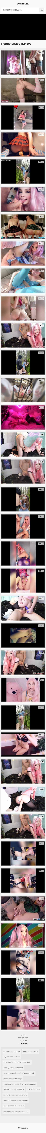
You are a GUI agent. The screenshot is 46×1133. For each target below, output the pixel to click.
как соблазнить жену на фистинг (16, 1111)
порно (23, 1035)
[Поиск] (41, 10)
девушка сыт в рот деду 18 (14, 1089)
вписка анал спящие (12, 1051)
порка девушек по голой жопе (15, 1095)
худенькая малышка (12, 1056)
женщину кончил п (30, 1051)
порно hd (23, 1040)
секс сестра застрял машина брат (17, 1062)
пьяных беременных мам (14, 1105)
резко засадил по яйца (13, 1078)
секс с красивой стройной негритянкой (19, 1073)
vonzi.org (23, 4)
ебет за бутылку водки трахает (16, 1100)
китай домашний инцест (13, 1067)
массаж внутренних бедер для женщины (20, 1084)
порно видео (23, 1037)
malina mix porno (33, 1089)
